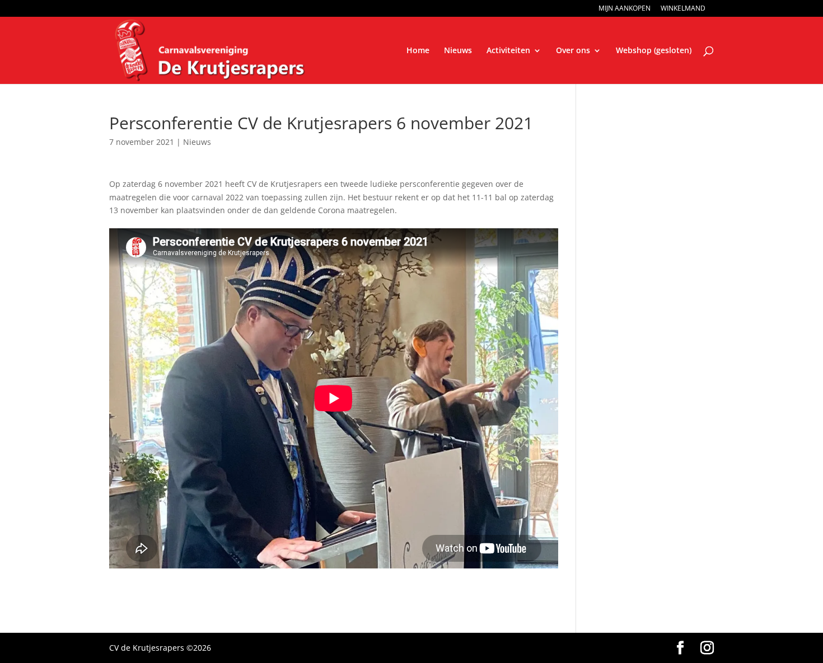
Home (417, 50)
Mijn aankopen (624, 9)
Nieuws (458, 50)
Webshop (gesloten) (653, 50)
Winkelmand (683, 9)
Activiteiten (508, 50)
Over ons (573, 50)
